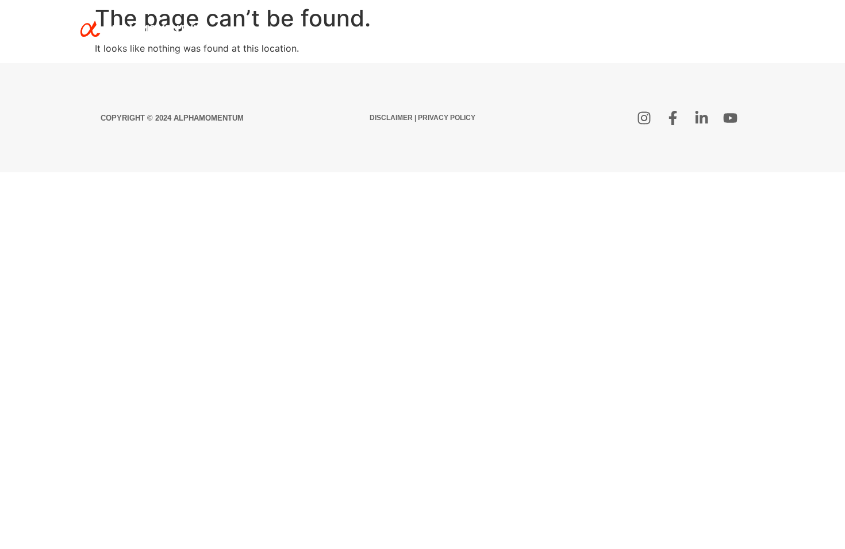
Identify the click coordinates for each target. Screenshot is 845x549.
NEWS (685, 28)
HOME (449, 28)
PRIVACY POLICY (446, 118)
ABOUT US (504, 28)
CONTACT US (747, 28)
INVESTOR (630, 28)
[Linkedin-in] (701, 117)
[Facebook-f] (672, 117)
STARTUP (567, 28)
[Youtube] (730, 117)
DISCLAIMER (391, 118)
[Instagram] (643, 117)
